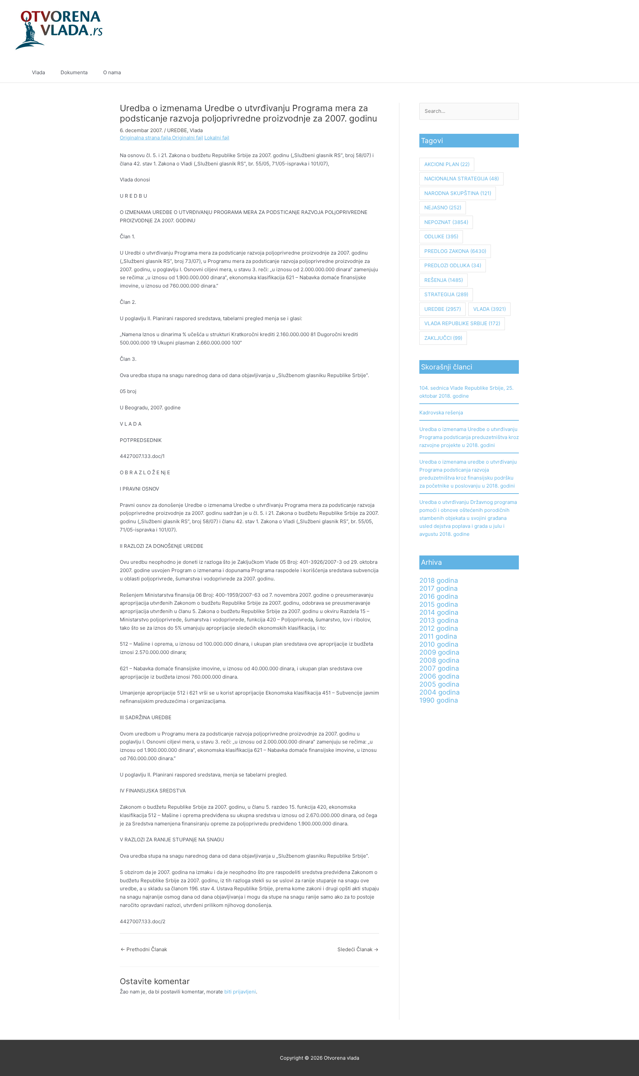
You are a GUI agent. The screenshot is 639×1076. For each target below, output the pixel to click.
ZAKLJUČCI (443, 338)
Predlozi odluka (452, 265)
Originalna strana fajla (146, 137)
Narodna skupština (457, 193)
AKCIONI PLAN (447, 164)
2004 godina (439, 692)
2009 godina (439, 652)
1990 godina (438, 700)
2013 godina (438, 620)
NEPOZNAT (446, 222)
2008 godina (439, 660)
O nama (112, 72)
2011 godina (438, 636)
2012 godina (438, 628)
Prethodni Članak (143, 949)
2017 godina (438, 588)
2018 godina (438, 580)
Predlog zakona (455, 251)
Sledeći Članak (357, 949)
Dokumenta (74, 72)
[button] (604, 72)
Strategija (446, 294)
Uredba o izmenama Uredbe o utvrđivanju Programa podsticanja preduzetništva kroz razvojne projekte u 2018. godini (469, 437)
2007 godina (439, 668)
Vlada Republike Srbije (462, 323)
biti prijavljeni (240, 991)
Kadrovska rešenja (441, 412)
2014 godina (438, 612)
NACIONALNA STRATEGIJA (461, 178)
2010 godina (438, 644)
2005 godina (439, 684)
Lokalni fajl (216, 137)
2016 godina (438, 596)
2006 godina (439, 676)
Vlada (38, 72)
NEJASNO (442, 207)
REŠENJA (443, 280)
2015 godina (438, 604)
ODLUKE (441, 236)
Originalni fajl (187, 137)
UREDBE (177, 130)
